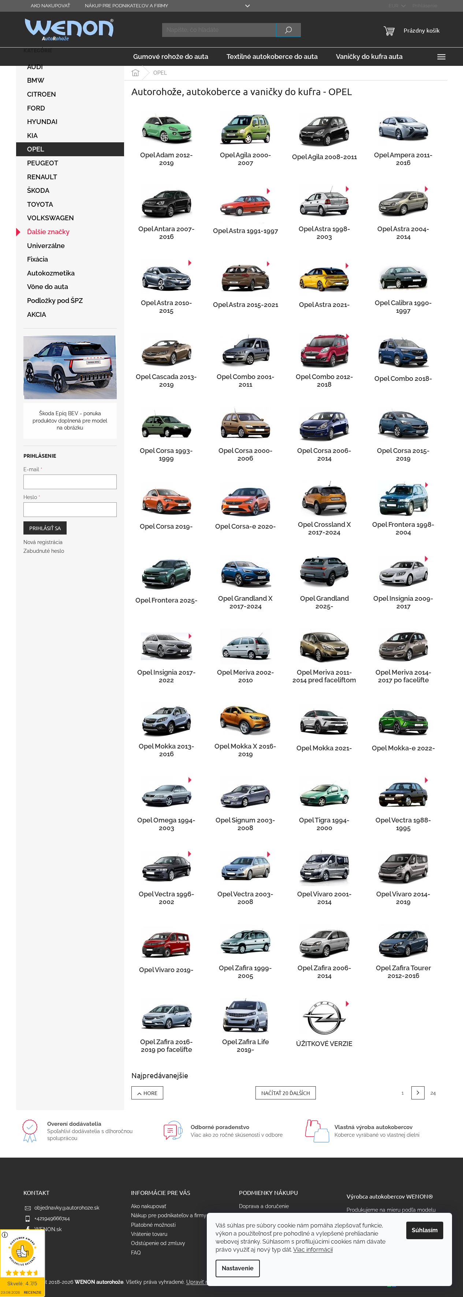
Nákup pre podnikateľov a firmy (126, 5)
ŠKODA (38, 190)
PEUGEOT (42, 163)
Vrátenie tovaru (149, 1234)
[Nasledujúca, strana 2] (418, 1092)
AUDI (35, 67)
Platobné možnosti (153, 1225)
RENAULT (42, 177)
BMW (35, 80)
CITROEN (41, 94)
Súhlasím (425, 1230)
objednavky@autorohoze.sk (66, 1208)
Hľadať (288, 30)
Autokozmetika (51, 273)
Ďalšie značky (48, 232)
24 (433, 1093)
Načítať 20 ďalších (285, 1093)
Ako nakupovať (50, 5)
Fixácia (37, 259)
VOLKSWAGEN (50, 218)
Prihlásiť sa (45, 528)
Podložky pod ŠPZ (55, 300)
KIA (32, 135)
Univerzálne (46, 246)
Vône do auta (47, 286)
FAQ (136, 1253)
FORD (36, 108)
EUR (394, 5)
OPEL (35, 149)
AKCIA (36, 314)
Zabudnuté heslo (43, 551)
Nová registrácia (43, 542)
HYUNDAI (42, 121)
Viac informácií (313, 1249)
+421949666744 (52, 1218)
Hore (150, 1093)
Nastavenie (238, 1268)
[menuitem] (170, 57)
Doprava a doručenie (264, 1206)
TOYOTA (40, 204)
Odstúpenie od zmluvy (158, 1243)
